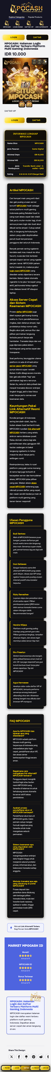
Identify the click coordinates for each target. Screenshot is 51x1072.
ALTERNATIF (36, 1068)
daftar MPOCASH (24, 312)
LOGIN (13, 37)
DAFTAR (37, 37)
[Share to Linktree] (26, 1056)
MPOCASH (22, 206)
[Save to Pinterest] (33, 1056)
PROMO (7, 1068)
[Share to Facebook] (19, 1056)
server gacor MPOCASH (21, 366)
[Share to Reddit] (41, 1056)
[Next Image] (46, 81)
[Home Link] (26, 7)
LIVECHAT (46, 1068)
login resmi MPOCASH (20, 271)
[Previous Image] (5, 81)
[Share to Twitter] (11, 1056)
